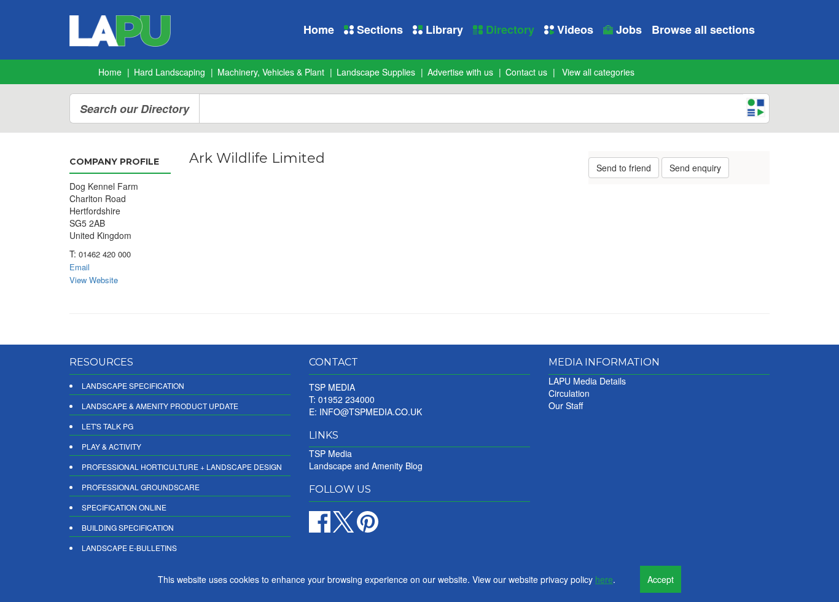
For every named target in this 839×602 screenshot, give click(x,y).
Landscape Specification (133, 385)
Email (79, 267)
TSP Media (330, 453)
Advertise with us (460, 72)
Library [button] (443, 29)
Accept (660, 579)
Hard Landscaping (169, 72)
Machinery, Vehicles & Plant (270, 72)
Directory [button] (508, 29)
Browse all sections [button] (703, 29)
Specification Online (124, 507)
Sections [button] (378, 29)
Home (318, 29)
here (604, 579)
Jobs (627, 29)
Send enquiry (695, 168)
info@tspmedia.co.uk (370, 411)
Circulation (569, 393)
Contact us (526, 72)
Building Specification (128, 527)
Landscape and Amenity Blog (366, 465)
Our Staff (565, 405)
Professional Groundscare (141, 487)
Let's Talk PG (107, 426)
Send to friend (623, 168)
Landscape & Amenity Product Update (160, 406)
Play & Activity (111, 446)
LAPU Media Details (587, 381)
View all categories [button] (598, 72)
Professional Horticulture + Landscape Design (182, 466)
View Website (93, 280)
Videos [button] (573, 29)
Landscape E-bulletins (129, 547)
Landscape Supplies (376, 72)
